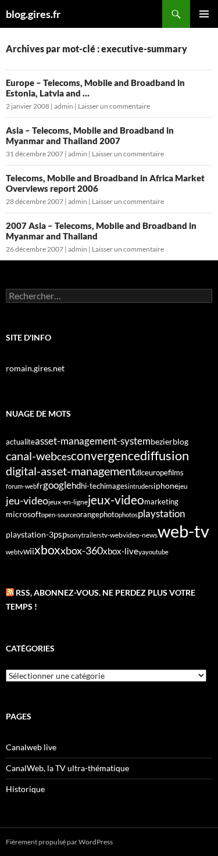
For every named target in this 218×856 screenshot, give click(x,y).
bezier (162, 441)
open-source (58, 514)
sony (74, 535)
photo (109, 514)
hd (76, 485)
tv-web (112, 535)
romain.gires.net (35, 368)
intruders (140, 486)
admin (63, 106)
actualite (20, 441)
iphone (165, 485)
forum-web (21, 486)
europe (156, 472)
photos (128, 514)
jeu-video (27, 501)
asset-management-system (93, 441)
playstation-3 (29, 534)
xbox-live (120, 551)
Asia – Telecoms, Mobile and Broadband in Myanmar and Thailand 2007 (90, 135)
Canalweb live (31, 747)
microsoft (23, 514)
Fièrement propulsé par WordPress (59, 841)
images (116, 486)
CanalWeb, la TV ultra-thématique (67, 768)
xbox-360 (81, 550)
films (176, 472)
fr (40, 485)
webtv (14, 552)
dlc (140, 472)
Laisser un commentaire (114, 106)
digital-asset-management (70, 471)
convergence (105, 456)
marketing (161, 501)
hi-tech (92, 486)
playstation (161, 514)
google (57, 485)
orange (87, 514)
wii (28, 551)
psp (60, 534)
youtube (157, 552)
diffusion (164, 455)
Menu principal (204, 14)
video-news (140, 535)
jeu (183, 486)
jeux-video (116, 499)
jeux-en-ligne (68, 501)
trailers (91, 535)
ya (141, 552)
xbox (47, 549)
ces (64, 456)
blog (180, 441)
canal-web (31, 456)
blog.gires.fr (33, 14)
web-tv (183, 531)
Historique (25, 789)
